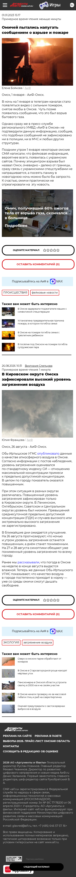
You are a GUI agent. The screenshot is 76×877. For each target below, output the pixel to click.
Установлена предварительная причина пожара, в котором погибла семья (41, 322)
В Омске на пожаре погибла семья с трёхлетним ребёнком (39, 334)
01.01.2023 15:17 (11, 15)
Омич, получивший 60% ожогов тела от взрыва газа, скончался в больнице (36, 213)
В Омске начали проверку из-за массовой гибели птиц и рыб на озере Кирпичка (42, 696)
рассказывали (28, 562)
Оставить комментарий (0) (38, 264)
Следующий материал (36, 867)
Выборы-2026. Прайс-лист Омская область (36, 741)
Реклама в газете (48, 736)
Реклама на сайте (17, 736)
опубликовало (48, 453)
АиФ (28, 88)
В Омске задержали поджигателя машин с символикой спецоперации (42, 310)
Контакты (11, 746)
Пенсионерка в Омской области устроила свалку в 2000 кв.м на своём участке (42, 684)
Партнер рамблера (35, 859)
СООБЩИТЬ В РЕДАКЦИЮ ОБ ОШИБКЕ (30, 751)
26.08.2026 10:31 (12, 365)
